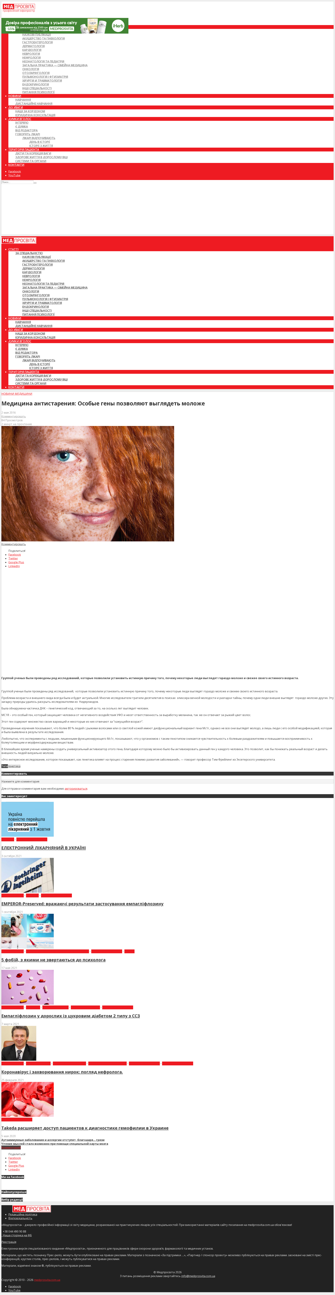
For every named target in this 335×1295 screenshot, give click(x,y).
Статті (13, 27)
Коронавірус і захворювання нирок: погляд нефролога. (62, 1072)
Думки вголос (19, 119)
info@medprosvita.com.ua (198, 1276)
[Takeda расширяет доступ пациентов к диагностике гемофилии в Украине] (27, 1116)
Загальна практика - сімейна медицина (57, 951)
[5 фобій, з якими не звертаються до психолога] (27, 947)
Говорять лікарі (27, 134)
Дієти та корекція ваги (33, 153)
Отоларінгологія (36, 73)
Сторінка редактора (177, 1063)
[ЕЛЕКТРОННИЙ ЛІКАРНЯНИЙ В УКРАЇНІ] (27, 836)
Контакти (16, 165)
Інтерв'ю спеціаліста (69, 1063)
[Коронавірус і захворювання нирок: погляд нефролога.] (18, 1060)
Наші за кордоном (30, 111)
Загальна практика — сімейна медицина (55, 65)
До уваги (15, 107)
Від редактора (26, 130)
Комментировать (13, 416)
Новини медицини (16, 394)
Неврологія (31, 54)
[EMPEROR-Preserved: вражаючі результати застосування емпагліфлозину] (27, 892)
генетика (14, 766)
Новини (14, 96)
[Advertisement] (167, 210)
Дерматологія (33, 46)
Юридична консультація (35, 115)
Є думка (21, 126)
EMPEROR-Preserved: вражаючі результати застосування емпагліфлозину (82, 903)
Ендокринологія (35, 84)
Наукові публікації (36, 35)
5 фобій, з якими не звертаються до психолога (53, 960)
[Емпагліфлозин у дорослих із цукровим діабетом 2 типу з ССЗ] (27, 1004)
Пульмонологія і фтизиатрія (45, 77)
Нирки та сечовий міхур (107, 1063)
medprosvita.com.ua (47, 1280)
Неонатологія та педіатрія (43, 61)
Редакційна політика (22, 1214)
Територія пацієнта (23, 149)
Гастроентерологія (37, 42)
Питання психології (38, 92)
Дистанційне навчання (33, 103)
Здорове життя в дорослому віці (41, 157)
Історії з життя (41, 146)
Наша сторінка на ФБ (16, 1235)
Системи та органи (30, 161)
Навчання (23, 100)
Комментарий (11, 1147)
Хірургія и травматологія (42, 81)
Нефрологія (31, 58)
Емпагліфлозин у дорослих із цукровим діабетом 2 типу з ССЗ (70, 1016)
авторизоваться (76, 789)
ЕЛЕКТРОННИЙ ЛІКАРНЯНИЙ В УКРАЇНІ (43, 848)
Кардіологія (31, 50)
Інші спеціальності (37, 88)
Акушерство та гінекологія (43, 38)
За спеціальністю (29, 31)
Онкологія (30, 69)
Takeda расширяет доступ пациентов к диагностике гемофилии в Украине (85, 1128)
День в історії (39, 142)
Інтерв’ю (21, 123)
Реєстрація (8, 1242)
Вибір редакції (12, 895)
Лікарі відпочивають (38, 138)
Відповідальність (20, 1218)
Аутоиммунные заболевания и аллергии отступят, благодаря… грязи (53, 1140)
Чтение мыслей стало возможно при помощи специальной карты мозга (54, 1144)
